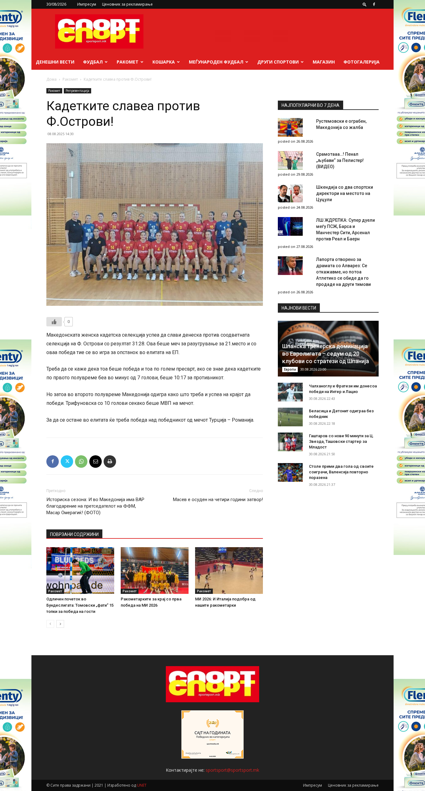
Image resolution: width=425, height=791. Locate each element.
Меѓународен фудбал (216, 62)
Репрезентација (77, 90)
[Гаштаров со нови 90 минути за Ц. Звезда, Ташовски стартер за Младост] (290, 442)
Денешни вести (55, 62)
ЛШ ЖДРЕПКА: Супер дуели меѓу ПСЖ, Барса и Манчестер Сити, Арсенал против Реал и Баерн (345, 229)
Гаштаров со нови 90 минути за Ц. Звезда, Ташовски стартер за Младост (341, 441)
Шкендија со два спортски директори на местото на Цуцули (344, 193)
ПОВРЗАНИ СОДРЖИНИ (74, 534)
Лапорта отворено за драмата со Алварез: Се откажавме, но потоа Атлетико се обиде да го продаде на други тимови (343, 272)
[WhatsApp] (81, 461)
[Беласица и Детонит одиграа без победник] (290, 417)
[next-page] (60, 624)
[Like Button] (54, 321)
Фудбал (93, 62)
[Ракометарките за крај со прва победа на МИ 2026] (155, 570)
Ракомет (127, 62)
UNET (142, 785)
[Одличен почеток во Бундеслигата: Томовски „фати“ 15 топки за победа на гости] (80, 570)
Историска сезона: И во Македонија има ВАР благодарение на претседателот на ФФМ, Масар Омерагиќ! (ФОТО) (95, 506)
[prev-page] (50, 624)
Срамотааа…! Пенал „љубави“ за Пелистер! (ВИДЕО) (340, 160)
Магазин (324, 62)
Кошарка (163, 62)
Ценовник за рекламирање (127, 4)
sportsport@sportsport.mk (232, 770)
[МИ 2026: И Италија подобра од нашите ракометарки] (229, 570)
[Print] (110, 461)
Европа (290, 369)
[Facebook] (374, 4)
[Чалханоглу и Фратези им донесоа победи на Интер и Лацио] (290, 392)
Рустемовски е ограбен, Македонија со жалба (341, 124)
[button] (364, 4)
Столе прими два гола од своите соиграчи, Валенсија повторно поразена (341, 472)
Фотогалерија (361, 62)
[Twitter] (67, 461)
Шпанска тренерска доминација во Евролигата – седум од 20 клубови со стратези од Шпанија (325, 353)
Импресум (86, 4)
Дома (51, 79)
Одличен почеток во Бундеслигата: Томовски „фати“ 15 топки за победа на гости (80, 605)
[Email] (95, 461)
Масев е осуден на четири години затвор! (218, 499)
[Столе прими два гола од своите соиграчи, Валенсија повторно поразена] (290, 472)
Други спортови (278, 62)
